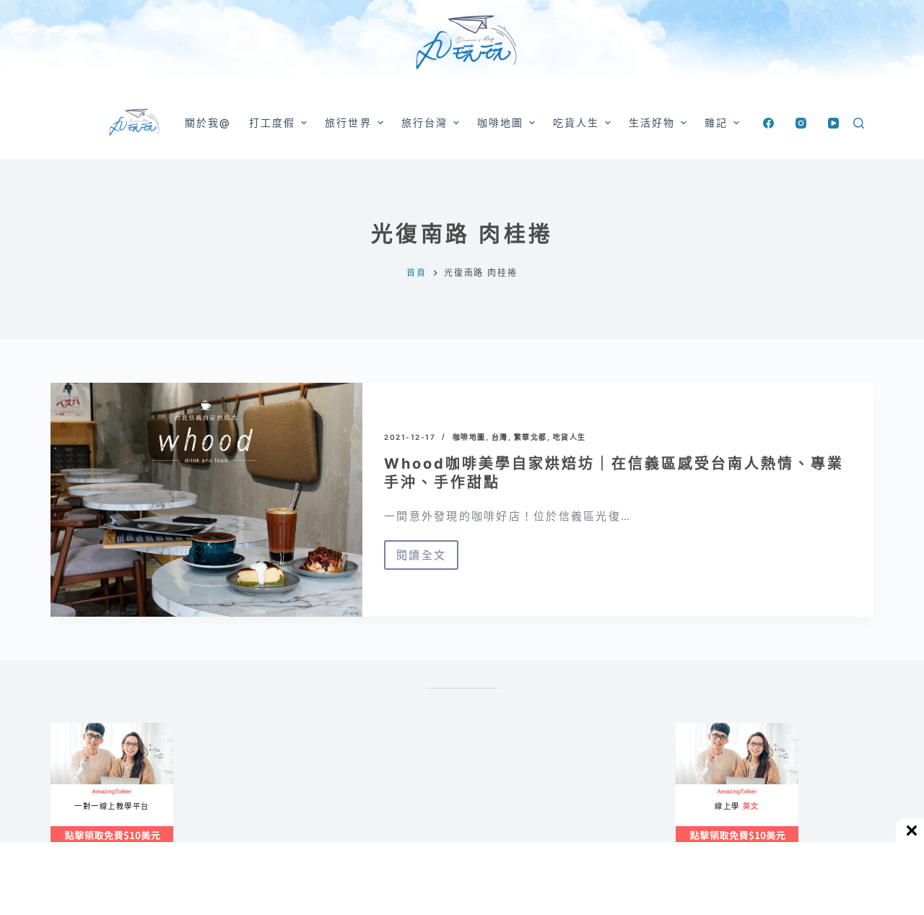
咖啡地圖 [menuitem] (500, 122)
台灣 (500, 437)
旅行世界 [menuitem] (348, 122)
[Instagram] (801, 123)
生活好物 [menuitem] (652, 122)
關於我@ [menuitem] (208, 122)
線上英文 (690, 729)
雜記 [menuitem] (716, 122)
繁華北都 (530, 437)
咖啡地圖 (469, 437)
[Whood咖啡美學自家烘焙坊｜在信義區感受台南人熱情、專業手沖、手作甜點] (206, 500)
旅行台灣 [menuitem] (424, 122)
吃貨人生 (569, 437)
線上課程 (65, 729)
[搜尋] (858, 123)
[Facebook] (768, 123)
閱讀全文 (427, 559)
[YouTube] (833, 123)
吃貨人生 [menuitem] (576, 122)
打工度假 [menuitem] (272, 122)
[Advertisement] (527, 794)
